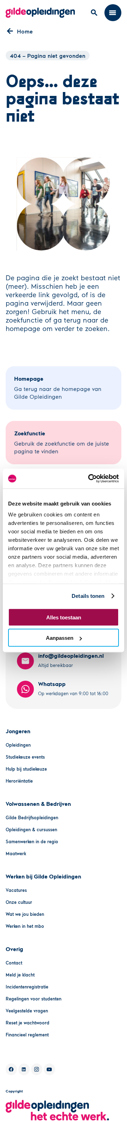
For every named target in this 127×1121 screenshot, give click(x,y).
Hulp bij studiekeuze (26, 769)
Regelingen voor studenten (33, 998)
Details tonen (88, 596)
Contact (14, 963)
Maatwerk (16, 853)
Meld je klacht (20, 975)
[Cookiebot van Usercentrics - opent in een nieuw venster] (89, 478)
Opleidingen (18, 745)
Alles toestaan (63, 617)
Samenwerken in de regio (32, 841)
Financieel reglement (27, 1034)
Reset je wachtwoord (27, 1022)
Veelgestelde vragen (27, 1010)
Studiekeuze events (25, 757)
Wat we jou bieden (25, 914)
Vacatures (16, 890)
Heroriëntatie (19, 781)
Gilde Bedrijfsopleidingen (32, 817)
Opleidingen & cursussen (31, 829)
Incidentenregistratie (27, 987)
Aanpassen (59, 638)
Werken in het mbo (25, 926)
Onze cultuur (19, 902)
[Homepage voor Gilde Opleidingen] (40, 12)
